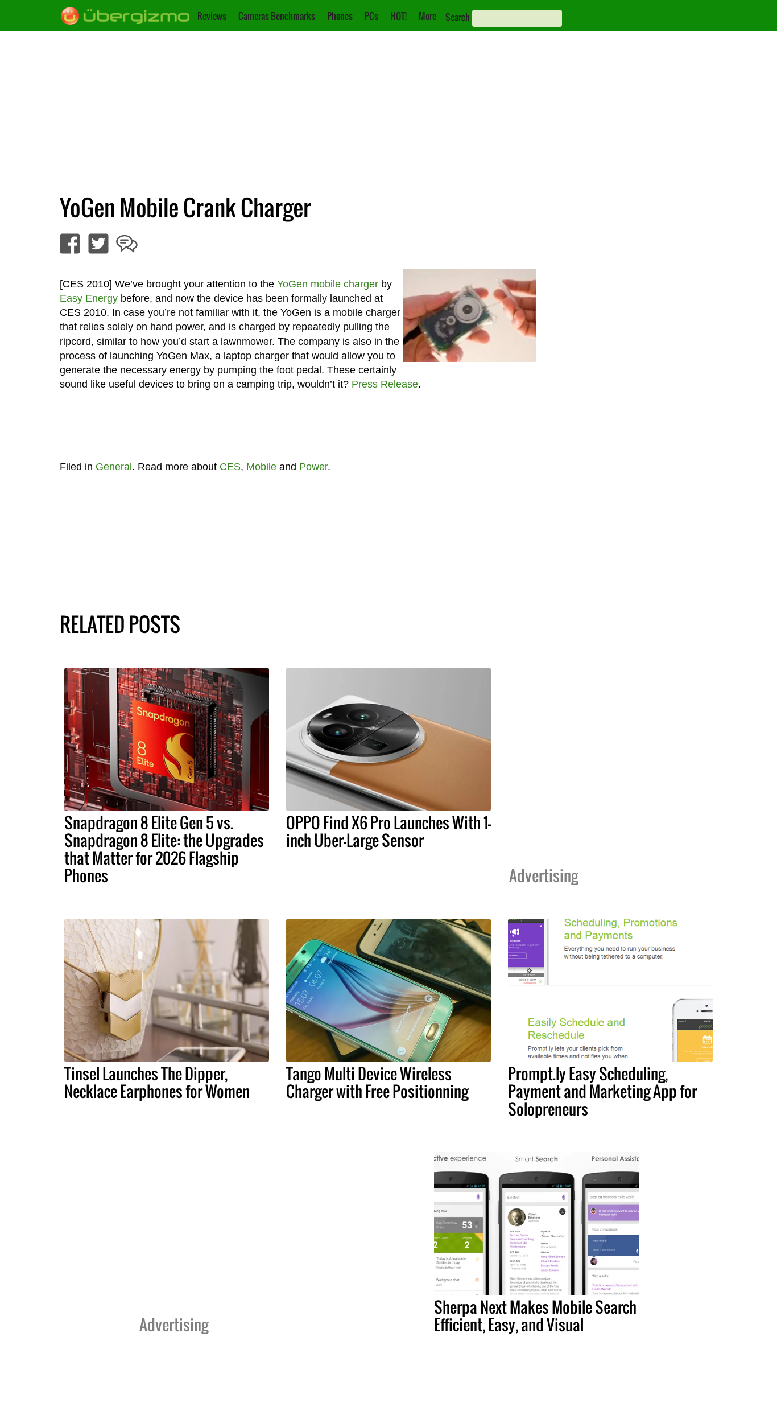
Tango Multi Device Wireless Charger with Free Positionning (377, 1082)
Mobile (261, 466)
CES (230, 466)
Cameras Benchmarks (276, 16)
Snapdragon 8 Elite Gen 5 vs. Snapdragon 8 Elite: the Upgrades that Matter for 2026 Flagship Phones (164, 849)
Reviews (211, 16)
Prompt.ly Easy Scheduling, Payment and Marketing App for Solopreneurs (602, 1091)
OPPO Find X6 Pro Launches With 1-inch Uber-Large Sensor (388, 831)
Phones (340, 16)
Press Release (385, 384)
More (427, 16)
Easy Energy (89, 298)
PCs (371, 16)
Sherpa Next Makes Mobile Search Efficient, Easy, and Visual (535, 1315)
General (114, 466)
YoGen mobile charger (327, 284)
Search (457, 17)
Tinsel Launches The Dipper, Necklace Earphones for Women (157, 1082)
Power (313, 466)
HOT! (398, 16)
